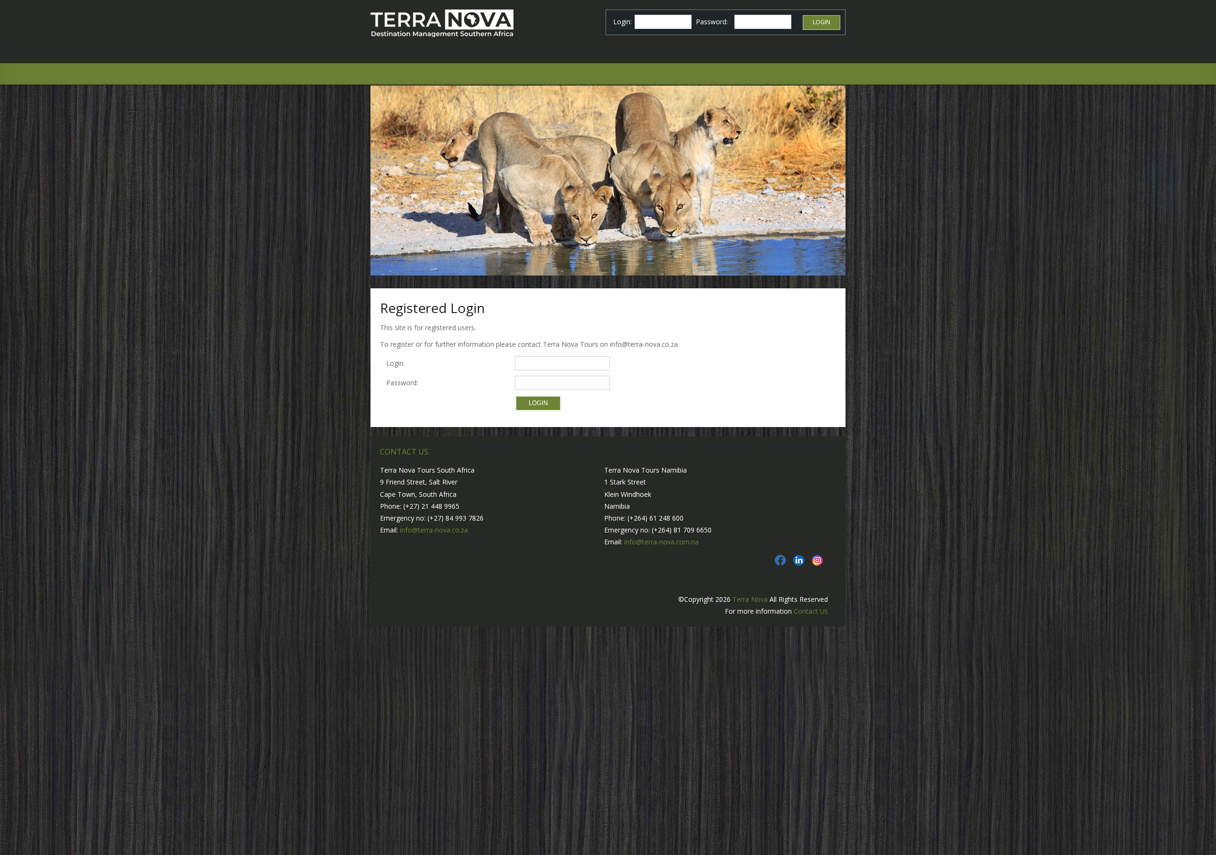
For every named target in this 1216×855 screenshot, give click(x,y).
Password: (404, 382)
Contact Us (811, 611)
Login (821, 22)
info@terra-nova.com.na (661, 541)
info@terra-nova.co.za (434, 529)
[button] (381, 182)
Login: (395, 363)
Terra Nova (750, 599)
